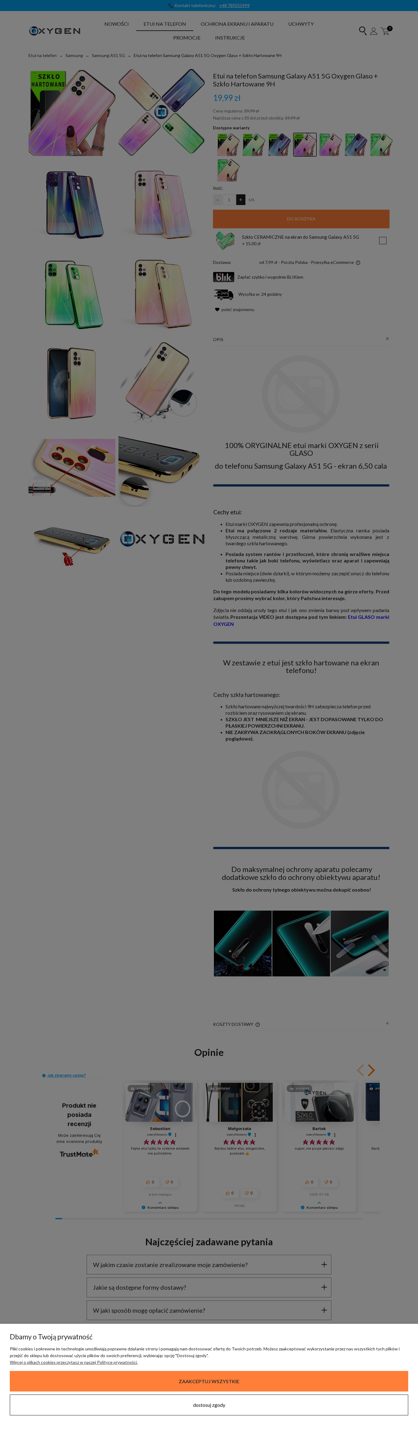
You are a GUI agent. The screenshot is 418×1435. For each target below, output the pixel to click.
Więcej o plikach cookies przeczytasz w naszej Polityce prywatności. (74, 1362)
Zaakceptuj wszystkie (209, 1381)
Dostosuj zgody (209, 1405)
